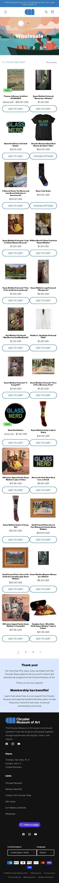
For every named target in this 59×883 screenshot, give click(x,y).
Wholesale (10, 814)
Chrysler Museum (13, 783)
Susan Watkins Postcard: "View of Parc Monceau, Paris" (43, 384)
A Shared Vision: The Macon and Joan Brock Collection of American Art (15, 193)
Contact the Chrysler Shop (18, 795)
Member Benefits (13, 789)
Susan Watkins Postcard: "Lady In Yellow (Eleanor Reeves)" (16, 241)
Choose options (43, 156)
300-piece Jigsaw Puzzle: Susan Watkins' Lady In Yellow (15, 478)
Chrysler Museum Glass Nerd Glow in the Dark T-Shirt (43, 145)
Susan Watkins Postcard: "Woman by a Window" (43, 97)
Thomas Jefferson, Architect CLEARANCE (16, 97)
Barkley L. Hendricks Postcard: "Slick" (43, 336)
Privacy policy (49, 873)
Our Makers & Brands (15, 807)
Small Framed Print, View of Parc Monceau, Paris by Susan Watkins (43, 527)
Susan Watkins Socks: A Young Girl (15, 526)
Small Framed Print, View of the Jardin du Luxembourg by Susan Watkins (15, 576)
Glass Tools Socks (43, 191)
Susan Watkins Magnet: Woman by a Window (43, 575)
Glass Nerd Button (15, 430)
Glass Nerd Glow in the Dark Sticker (15, 145)
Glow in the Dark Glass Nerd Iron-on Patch (43, 478)
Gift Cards (10, 801)
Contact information (46, 877)
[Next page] (41, 652)
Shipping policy (29, 877)
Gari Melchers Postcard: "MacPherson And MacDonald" (16, 336)
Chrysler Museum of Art (19, 873)
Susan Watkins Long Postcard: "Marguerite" (43, 289)
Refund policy (36, 873)
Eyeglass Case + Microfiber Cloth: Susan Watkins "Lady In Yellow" (43, 626)
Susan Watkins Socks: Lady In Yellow (43, 431)
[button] (5, 12)
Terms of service (14, 877)
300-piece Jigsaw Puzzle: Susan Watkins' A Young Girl (15, 625)
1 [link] (18, 651)
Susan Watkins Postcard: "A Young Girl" (15, 384)
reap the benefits (24, 699)
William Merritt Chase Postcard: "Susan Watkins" (43, 241)
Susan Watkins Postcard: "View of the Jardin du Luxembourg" (16, 289)
